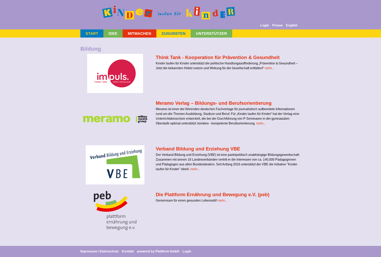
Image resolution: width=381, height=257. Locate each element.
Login (264, 25)
